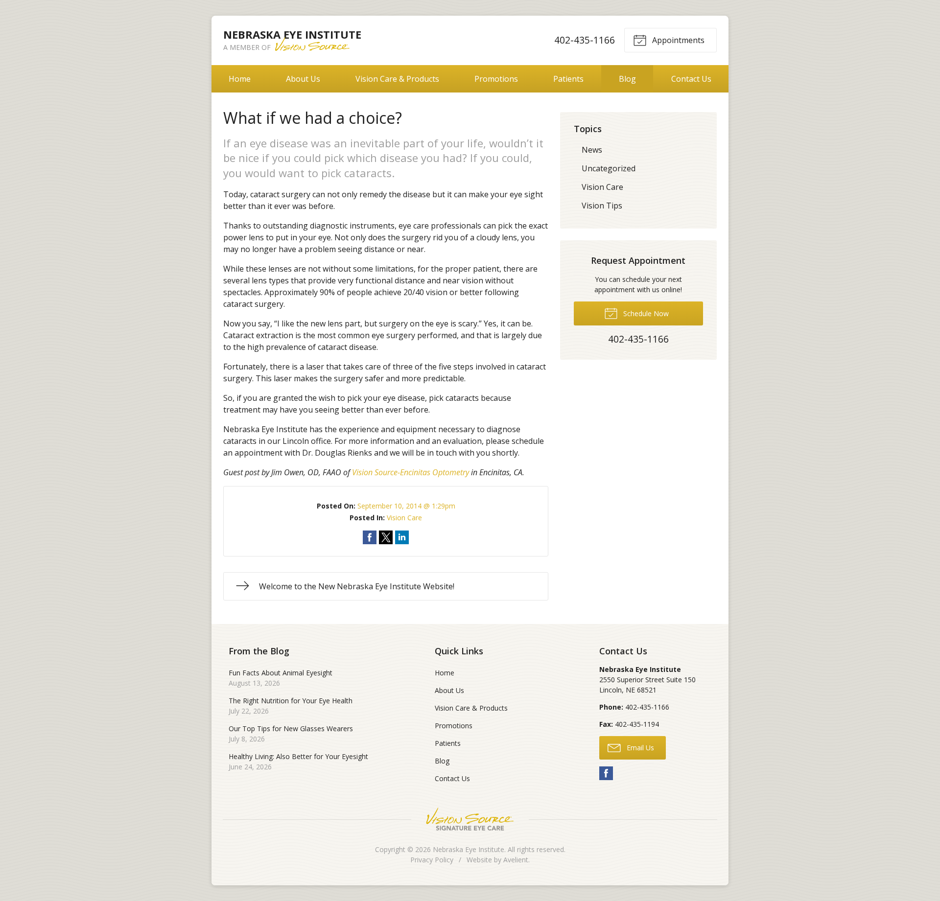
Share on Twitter (386, 537)
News (592, 149)
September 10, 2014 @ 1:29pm (406, 505)
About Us (303, 78)
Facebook (606, 773)
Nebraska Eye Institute (468, 849)
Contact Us (691, 78)
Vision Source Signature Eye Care (470, 819)
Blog (627, 78)
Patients (568, 78)
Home (240, 78)
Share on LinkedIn (402, 537)
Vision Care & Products (397, 78)
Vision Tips (602, 205)
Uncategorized (608, 168)
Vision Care (404, 517)
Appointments (677, 40)
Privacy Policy (431, 859)
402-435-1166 (584, 39)
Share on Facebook (369, 537)
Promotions (496, 78)
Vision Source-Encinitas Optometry (410, 472)
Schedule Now (645, 313)
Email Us (639, 747)
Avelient (515, 859)
